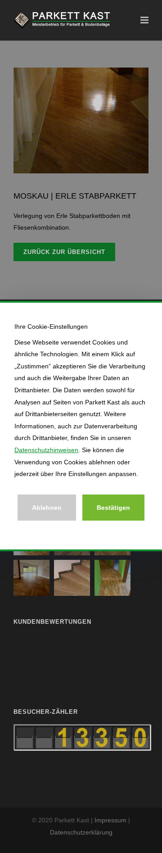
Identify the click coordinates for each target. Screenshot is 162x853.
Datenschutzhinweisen (46, 450)
